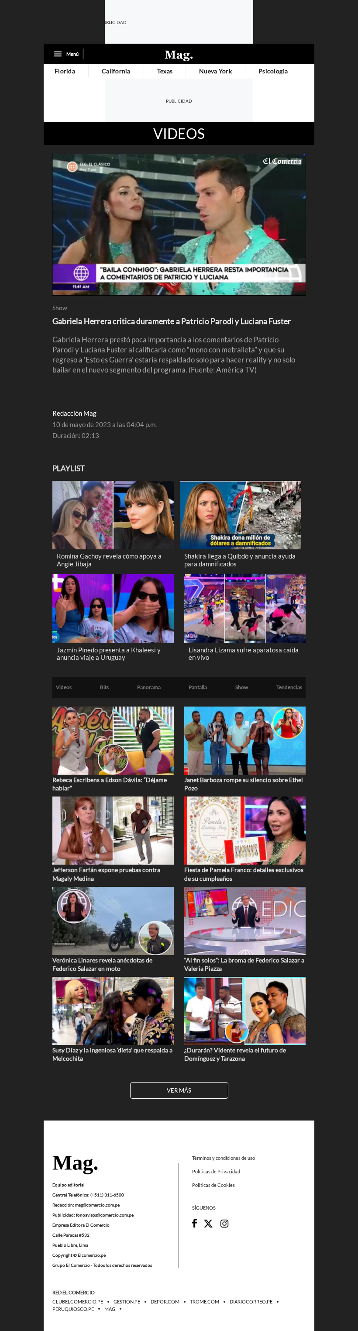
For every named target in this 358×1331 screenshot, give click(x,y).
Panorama (149, 687)
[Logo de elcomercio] (179, 55)
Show (59, 308)
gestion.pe (127, 1302)
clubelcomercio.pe (77, 1302)
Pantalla (198, 687)
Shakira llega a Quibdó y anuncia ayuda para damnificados (240, 560)
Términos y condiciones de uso (223, 1158)
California (116, 71)
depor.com (165, 1302)
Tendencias (289, 687)
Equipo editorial (68, 1184)
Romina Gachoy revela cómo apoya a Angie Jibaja (109, 560)
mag (109, 1309)
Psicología (273, 71)
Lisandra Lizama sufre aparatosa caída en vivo (244, 654)
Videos (179, 134)
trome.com (204, 1302)
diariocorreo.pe (251, 1302)
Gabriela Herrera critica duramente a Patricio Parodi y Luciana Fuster (171, 321)
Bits (104, 687)
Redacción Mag (74, 413)
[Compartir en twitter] (208, 1226)
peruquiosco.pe (73, 1309)
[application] (179, 225)
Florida (65, 71)
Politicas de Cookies (213, 1185)
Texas (164, 71)
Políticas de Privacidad (216, 1171)
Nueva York (215, 71)
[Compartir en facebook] (194, 1225)
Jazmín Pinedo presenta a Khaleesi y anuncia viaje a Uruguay (109, 654)
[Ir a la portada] (75, 1165)
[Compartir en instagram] (224, 1226)
